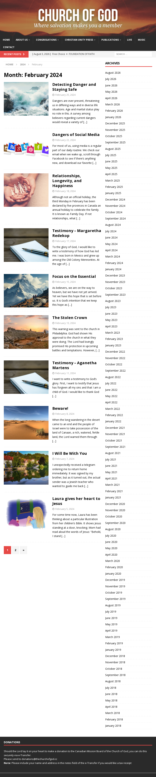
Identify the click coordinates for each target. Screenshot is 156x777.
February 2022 (114, 415)
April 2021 (111, 478)
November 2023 (115, 282)
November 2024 (115, 206)
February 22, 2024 (65, 140)
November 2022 (115, 358)
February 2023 (114, 339)
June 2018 (111, 694)
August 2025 (113, 149)
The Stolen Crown (69, 317)
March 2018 (112, 713)
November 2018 (115, 662)
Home (6, 39)
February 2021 (114, 491)
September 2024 (115, 218)
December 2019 (115, 580)
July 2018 (110, 687)
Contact (8, 47)
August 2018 (113, 681)
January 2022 (113, 421)
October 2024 (113, 212)
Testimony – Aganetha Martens (74, 365)
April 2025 (111, 174)
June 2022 (111, 390)
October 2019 (113, 592)
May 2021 (111, 472)
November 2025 (115, 130)
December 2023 (115, 275)
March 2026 (112, 104)
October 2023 (113, 288)
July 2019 (110, 611)
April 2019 (111, 630)
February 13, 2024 (65, 323)
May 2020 (111, 548)
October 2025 (113, 136)
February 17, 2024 (65, 241)
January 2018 (113, 725)
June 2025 (111, 161)
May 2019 (111, 624)
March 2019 (112, 637)
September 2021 (115, 447)
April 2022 (111, 402)
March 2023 (112, 332)
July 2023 (110, 307)
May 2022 (111, 396)
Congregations (46, 39)
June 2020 (111, 542)
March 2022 (112, 409)
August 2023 (113, 301)
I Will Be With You (69, 453)
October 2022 (113, 364)
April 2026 (111, 98)
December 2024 (115, 199)
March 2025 (112, 180)
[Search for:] (133, 54)
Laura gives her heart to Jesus (76, 501)
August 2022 (113, 377)
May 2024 (111, 244)
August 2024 (113, 225)
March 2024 (112, 256)
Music (141, 39)
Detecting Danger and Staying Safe (74, 87)
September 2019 (115, 599)
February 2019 (114, 643)
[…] (85, 122)
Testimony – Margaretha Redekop (76, 233)
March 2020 (112, 561)
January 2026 (113, 117)
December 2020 (115, 504)
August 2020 (113, 529)
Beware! (60, 408)
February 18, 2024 (65, 191)
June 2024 (111, 237)
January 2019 (113, 649)
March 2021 (112, 484)
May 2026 (111, 91)
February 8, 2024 (64, 413)
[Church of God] (78, 34)
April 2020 (111, 554)
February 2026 (114, 110)
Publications (110, 39)
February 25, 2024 (65, 94)
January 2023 (113, 345)
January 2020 (113, 573)
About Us (22, 39)
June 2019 (111, 618)
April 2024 (111, 250)
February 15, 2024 (65, 281)
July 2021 (110, 459)
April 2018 (111, 706)
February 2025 (114, 187)
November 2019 (115, 586)
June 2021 (111, 465)
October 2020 (113, 516)
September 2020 (115, 523)
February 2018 (114, 719)
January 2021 (113, 497)
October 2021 (113, 440)
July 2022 (110, 383)
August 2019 (113, 605)
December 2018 (115, 656)
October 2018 (113, 668)
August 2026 (113, 72)
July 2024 (110, 231)
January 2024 (113, 269)
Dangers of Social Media (76, 134)
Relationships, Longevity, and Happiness (67, 180)
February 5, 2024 (64, 509)
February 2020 (114, 567)
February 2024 (114, 263)
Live (129, 39)
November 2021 (115, 434)
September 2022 (115, 370)
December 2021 (115, 428)
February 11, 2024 (65, 373)
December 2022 (115, 351)
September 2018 (115, 675)
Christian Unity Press (79, 39)
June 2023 (111, 313)
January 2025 (113, 193)
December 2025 (115, 123)
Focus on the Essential (74, 276)
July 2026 (110, 79)
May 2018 (111, 700)
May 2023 (111, 320)
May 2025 (111, 168)
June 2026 (111, 85)
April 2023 (111, 326)
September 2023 (115, 294)
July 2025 (110, 155)
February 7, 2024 (64, 458)
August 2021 (113, 453)
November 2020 (115, 510)
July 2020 (110, 535)
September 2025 (115, 142)
